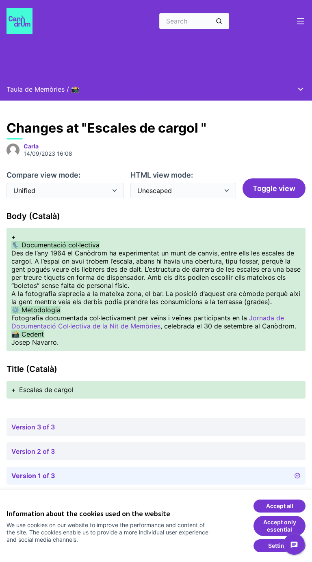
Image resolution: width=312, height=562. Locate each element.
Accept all (279, 505)
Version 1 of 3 (33, 476)
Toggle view (274, 188)
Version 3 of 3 (33, 427)
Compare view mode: (43, 175)
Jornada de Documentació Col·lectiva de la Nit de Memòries (147, 322)
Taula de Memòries (35, 89)
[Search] (218, 21)
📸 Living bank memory (107, 89)
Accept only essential (279, 526)
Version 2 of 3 (33, 451)
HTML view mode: (161, 175)
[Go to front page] (60, 21)
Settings (279, 545)
